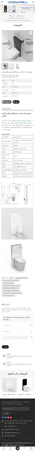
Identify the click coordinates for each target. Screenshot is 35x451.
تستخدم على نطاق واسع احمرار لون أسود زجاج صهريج (25, 394)
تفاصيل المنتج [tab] (7, 108)
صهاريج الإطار (20, 16)
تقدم (5, 413)
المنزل (12, 16)
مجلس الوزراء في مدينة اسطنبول (16, 18)
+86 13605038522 (9, 426)
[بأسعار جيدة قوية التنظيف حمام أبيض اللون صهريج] (10, 385)
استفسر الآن (8, 102)
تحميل (17, 102)
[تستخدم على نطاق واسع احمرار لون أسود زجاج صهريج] (25, 385)
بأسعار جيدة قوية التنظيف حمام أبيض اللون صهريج (10, 394)
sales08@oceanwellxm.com (11, 433)
